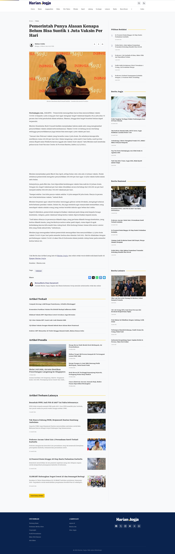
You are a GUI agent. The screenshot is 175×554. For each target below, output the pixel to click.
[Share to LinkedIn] (100, 277)
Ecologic (99, 9)
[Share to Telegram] (104, 277)
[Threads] (134, 526)
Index (142, 9)
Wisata (75, 9)
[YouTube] (130, 526)
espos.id (72, 523)
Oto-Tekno (66, 9)
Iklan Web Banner (35, 537)
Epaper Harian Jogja (37, 258)
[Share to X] (93, 277)
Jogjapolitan (49, 9)
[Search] (139, 3)
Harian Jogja (62, 256)
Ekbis (58, 9)
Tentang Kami (33, 523)
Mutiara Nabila (40, 44)
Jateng (90, 9)
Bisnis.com (72, 526)
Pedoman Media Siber (36, 526)
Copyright (32, 530)
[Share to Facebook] (89, 277)
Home (33, 9)
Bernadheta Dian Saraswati (46, 283)
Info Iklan (32, 540)
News (40, 9)
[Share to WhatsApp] (97, 277)
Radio (115, 9)
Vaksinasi (39, 271)
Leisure (107, 9)
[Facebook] (116, 526)
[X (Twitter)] (121, 526)
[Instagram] (125, 526)
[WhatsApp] (139, 526)
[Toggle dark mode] (144, 3)
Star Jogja (72, 530)
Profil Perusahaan (35, 533)
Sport (83, 9)
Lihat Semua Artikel (37, 495)
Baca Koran (124, 9)
